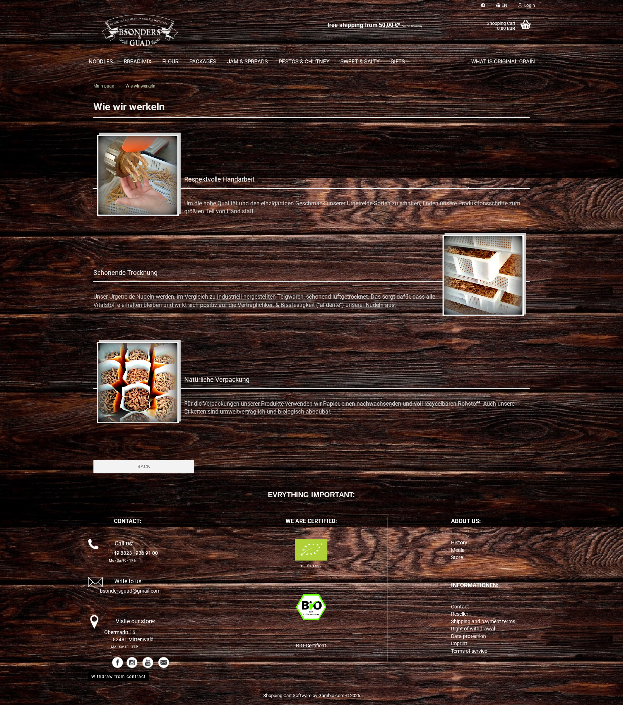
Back (143, 466)
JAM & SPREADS (247, 61)
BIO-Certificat (311, 645)
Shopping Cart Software (287, 695)
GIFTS (397, 61)
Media (458, 550)
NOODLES (101, 61)
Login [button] (528, 5)
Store (457, 557)
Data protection (468, 636)
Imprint (459, 643)
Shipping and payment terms (483, 621)
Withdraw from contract (118, 676)
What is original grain (503, 61)
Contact (460, 607)
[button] (502, 5)
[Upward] (603, 694)
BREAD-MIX (137, 61)
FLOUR (170, 61)
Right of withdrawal (473, 629)
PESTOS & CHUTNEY (304, 61)
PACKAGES (202, 61)
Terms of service (469, 651)
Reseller (459, 614)
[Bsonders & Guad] (140, 32)
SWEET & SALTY (360, 61)
